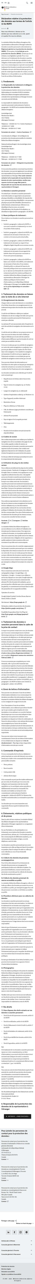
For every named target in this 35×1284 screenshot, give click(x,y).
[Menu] (31, 3)
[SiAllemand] (27, 1232)
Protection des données (7, 1266)
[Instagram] (21, 1232)
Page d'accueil (5, 14)
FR (8, 3)
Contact (3, 1159)
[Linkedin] (9, 1232)
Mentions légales (6, 1269)
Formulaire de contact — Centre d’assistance (15, 132)
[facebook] (15, 1232)
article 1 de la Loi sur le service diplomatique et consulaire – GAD (18, 286)
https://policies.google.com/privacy (12, 608)
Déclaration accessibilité (8, 1271)
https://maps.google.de (17, 602)
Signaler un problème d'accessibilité (11, 1274)
